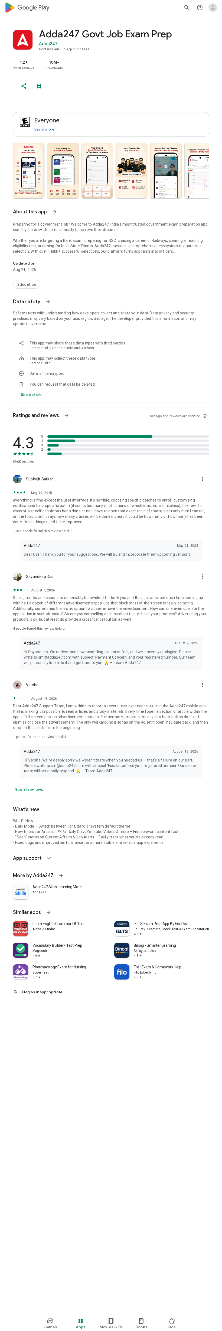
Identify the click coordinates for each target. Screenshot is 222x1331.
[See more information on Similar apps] (48, 912)
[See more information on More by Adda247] (60, 875)
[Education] (26, 284)
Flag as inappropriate (38, 992)
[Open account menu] (212, 7)
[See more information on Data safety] (47, 301)
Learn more (44, 129)
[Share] (23, 86)
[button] (28, 170)
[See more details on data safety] (31, 394)
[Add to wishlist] (38, 86)
